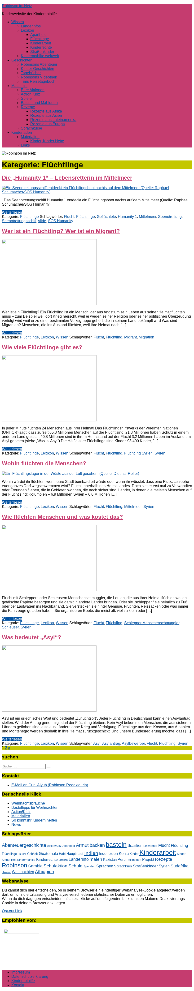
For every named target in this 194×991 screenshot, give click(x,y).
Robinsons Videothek (39, 77)
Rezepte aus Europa (47, 124)
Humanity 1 (127, 217)
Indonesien (108, 854)
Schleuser (10, 627)
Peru (122, 859)
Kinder (134, 854)
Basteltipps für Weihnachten (34, 807)
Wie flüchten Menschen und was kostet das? (62, 517)
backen (97, 845)
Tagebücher (31, 73)
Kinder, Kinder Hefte (47, 141)
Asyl (97, 743)
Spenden (89, 866)
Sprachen (104, 866)
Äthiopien (44, 871)
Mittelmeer (147, 217)
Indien (91, 853)
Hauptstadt (74, 854)
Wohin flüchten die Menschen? (44, 463)
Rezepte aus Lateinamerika (53, 120)
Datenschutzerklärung (29, 976)
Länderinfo (79, 859)
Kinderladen (21, 132)
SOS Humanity (60, 221)
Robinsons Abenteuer (39, 64)
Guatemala (48, 853)
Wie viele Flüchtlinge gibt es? (42, 347)
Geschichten (21, 60)
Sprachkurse (31, 128)
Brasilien (135, 846)
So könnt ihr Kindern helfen (34, 820)
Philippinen (134, 859)
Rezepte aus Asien (46, 115)
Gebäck (32, 854)
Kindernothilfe (26, 859)
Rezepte (28, 107)
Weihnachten (23, 872)
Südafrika (180, 866)
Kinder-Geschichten (37, 69)
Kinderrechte (41, 47)
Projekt (148, 859)
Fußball (22, 854)
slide (42, 221)
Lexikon (27, 30)
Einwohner (150, 845)
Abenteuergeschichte (24, 845)
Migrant (130, 337)
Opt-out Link (12, 911)
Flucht (69, 217)
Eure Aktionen (32, 90)
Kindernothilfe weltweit (40, 56)
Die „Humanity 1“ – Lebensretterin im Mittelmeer (67, 177)
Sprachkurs (123, 866)
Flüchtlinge (39, 39)
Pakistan (110, 859)
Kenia (124, 853)
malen (96, 859)
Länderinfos (31, 26)
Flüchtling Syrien (138, 453)
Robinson (14, 865)
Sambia (35, 865)
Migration (146, 337)
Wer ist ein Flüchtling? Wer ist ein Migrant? (61, 231)
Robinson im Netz (17, 6)
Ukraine (6, 872)
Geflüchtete (106, 217)
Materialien (30, 137)
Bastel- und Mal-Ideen (39, 103)
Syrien (159, 453)
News (16, 824)
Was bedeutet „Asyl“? (31, 637)
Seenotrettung (170, 217)
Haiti (62, 854)
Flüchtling (114, 337)
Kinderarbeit (40, 43)
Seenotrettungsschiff (19, 221)
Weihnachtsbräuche (28, 803)
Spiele (26, 98)
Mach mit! (19, 86)
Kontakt (17, 985)
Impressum (20, 972)
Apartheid (38, 35)
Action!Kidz (30, 94)
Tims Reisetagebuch (38, 81)
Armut (82, 845)
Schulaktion (55, 865)
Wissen (17, 22)
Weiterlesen (12, 212)
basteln (116, 844)
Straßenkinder (42, 52)
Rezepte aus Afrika (46, 111)
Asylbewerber (133, 743)
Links (25, 145)
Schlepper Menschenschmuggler (151, 623)
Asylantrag (111, 743)
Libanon (63, 859)
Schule (75, 865)
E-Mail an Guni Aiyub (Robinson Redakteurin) (49, 785)
